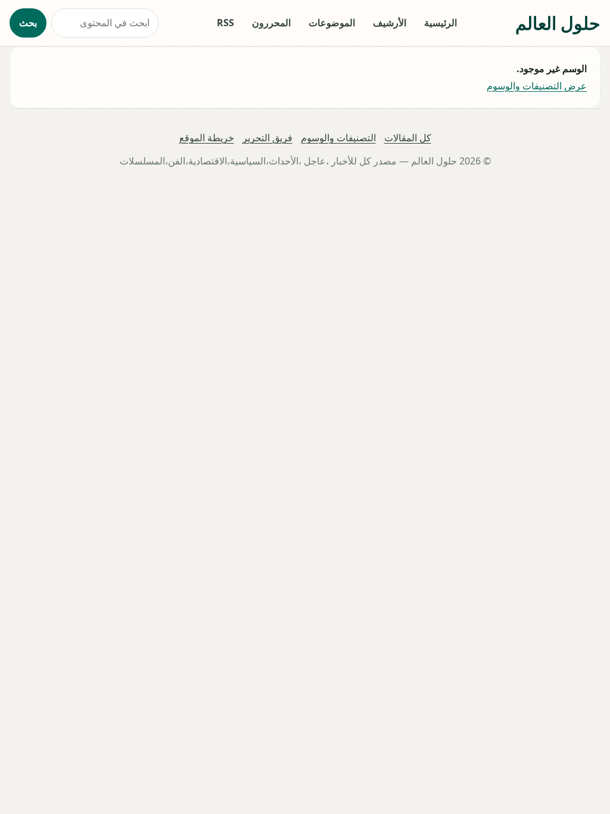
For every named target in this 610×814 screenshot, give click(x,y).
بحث (28, 22)
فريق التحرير (267, 137)
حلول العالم (557, 23)
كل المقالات (407, 137)
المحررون (271, 22)
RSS (225, 22)
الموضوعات (332, 22)
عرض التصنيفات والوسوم (537, 85)
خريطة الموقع (206, 137)
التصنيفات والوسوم (338, 137)
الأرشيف (389, 22)
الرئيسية (440, 22)
